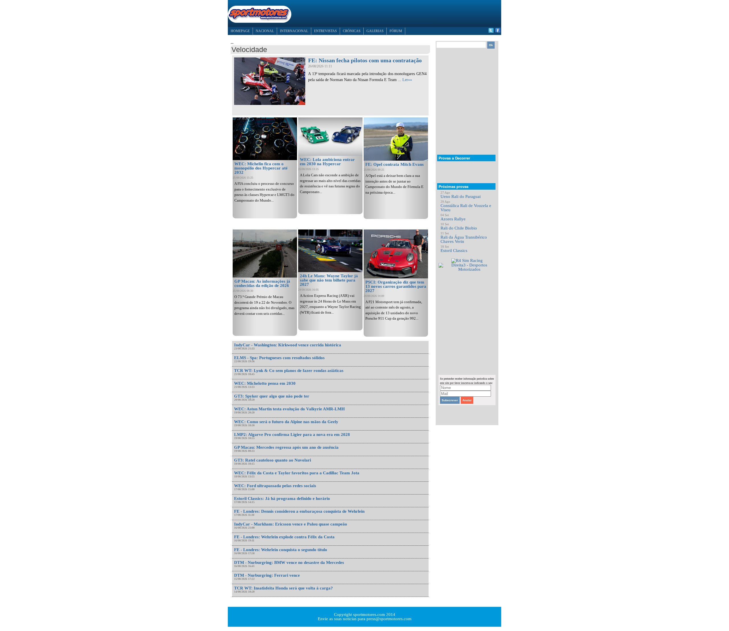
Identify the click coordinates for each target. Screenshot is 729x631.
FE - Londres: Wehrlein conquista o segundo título (280, 549)
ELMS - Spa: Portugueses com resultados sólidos (279, 357)
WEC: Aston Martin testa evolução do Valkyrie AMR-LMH (289, 409)
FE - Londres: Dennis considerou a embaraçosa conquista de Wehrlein (299, 511)
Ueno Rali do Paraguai (461, 196)
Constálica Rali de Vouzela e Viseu (466, 207)
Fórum (396, 31)
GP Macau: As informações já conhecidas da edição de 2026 (262, 283)
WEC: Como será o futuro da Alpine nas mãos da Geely (286, 421)
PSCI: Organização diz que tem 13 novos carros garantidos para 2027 (395, 286)
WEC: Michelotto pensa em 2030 (265, 383)
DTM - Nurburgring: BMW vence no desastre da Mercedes (289, 562)
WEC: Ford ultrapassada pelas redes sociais (275, 485)
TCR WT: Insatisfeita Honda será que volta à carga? (283, 588)
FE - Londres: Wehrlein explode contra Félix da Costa (284, 537)
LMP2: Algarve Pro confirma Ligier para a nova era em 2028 (292, 434)
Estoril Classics (454, 250)
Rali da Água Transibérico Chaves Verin (464, 239)
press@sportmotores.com (388, 618)
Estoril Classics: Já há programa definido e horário (282, 498)
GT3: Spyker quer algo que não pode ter (271, 396)
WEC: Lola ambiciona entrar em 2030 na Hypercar (327, 161)
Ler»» (407, 80)
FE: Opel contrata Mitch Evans (394, 164)
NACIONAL (265, 31)
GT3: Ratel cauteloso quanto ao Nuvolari (272, 460)
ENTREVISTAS (325, 31)
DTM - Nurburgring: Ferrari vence (267, 575)
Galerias (375, 31)
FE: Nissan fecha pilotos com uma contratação (365, 60)
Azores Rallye (453, 219)
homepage (240, 31)
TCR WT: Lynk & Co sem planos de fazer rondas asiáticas (288, 370)
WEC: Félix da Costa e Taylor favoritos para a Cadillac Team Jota (296, 473)
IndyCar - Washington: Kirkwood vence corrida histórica (287, 345)
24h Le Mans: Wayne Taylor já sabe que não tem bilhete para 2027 (329, 280)
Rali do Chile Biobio (459, 228)
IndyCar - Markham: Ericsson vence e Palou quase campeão (290, 524)
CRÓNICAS (352, 31)
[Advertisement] (397, 13)
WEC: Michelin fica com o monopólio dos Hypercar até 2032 (261, 168)
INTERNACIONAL (294, 31)
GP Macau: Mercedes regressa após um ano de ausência (286, 447)
